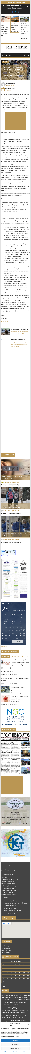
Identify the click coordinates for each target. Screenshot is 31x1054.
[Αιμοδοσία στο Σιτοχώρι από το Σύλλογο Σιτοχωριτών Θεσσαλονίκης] (5, 701)
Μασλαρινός (16, 1010)
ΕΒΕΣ (22, 999)
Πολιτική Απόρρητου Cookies (9, 1051)
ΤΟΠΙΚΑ (14, 1020)
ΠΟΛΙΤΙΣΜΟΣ (17, 1018)
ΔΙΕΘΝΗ (6, 999)
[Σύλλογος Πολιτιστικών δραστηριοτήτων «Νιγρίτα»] (5, 692)
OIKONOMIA (11, 995)
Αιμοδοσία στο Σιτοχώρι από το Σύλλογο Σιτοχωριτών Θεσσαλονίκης (20, 699)
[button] (29, 1024)
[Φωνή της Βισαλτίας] (3, 55)
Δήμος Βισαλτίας (6, 950)
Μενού (9, 55)
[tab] (5, 656)
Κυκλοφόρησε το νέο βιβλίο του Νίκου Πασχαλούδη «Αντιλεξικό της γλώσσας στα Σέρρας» (20, 662)
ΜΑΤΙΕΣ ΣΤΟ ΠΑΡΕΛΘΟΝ (7, 1010)
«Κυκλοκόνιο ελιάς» (7, 671)
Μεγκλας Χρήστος (24, 1010)
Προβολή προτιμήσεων (15, 1048)
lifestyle (3, 995)
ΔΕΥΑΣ (15, 997)
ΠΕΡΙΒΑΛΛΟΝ (20, 1012)
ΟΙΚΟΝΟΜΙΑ (8, 1013)
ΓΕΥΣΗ (6, 997)
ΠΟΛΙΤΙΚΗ (14, 1015)
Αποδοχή (15, 1040)
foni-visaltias (10, 85)
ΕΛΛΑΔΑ (9, 1002)
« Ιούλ (3, 986)
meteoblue (4, 646)
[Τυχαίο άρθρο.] (25, 55)
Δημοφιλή (6, 656)
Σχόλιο (26, 656)
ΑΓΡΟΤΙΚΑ (20, 995)
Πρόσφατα (16, 656)
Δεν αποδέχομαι (15, 1044)
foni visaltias (7, 482)
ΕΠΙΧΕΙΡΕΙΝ (20, 1002)
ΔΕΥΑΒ (11, 997)
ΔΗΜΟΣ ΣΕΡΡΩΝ (23, 997)
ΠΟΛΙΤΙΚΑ (5, 1015)
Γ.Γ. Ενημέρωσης (6, 948)
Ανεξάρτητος (5, 946)
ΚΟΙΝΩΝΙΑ (5, 62)
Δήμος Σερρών (6, 952)
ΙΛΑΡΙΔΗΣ (17, 1004)
